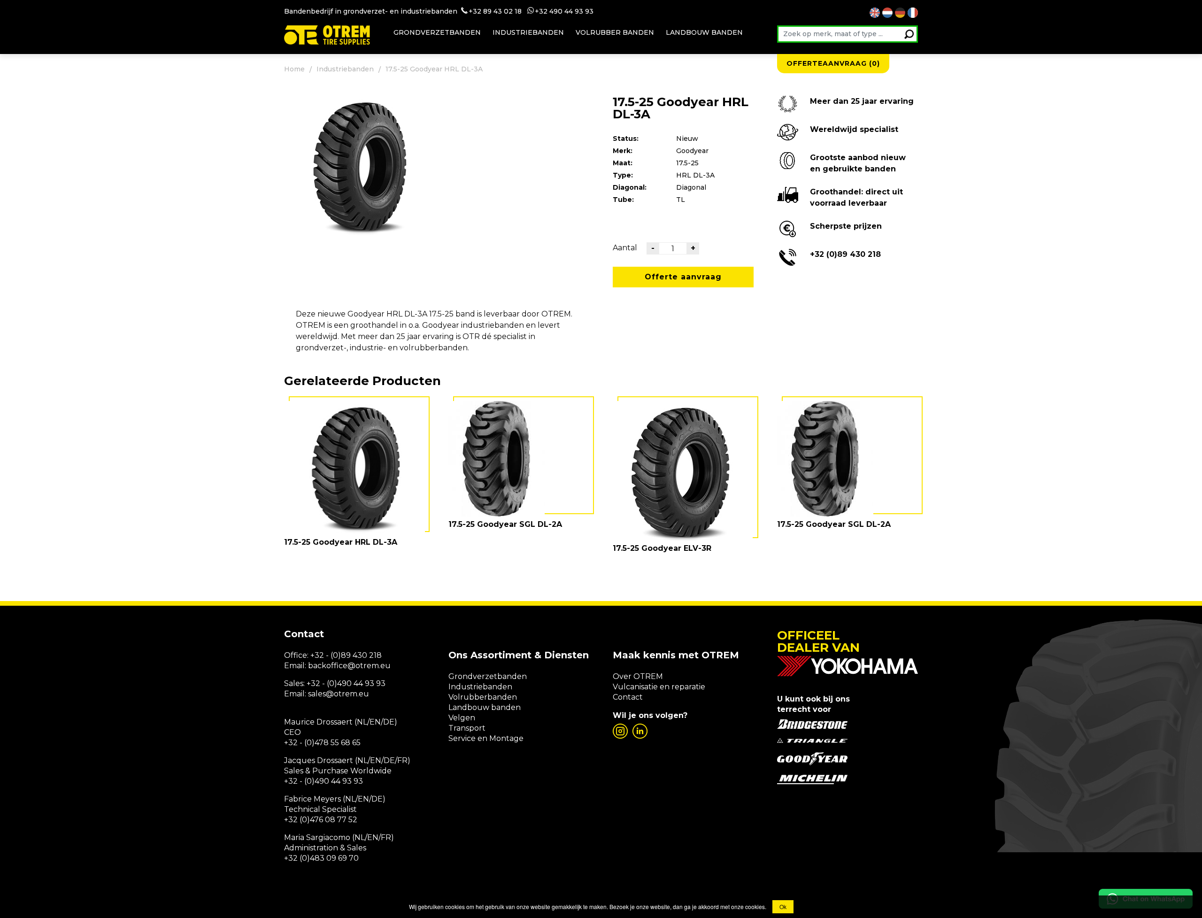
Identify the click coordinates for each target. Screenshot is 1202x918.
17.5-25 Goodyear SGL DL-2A (505, 524)
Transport (466, 728)
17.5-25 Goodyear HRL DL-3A (340, 542)
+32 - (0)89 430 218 (346, 655)
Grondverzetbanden (437, 32)
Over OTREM (638, 676)
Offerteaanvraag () (833, 63)
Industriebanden (528, 32)
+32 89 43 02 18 (495, 11)
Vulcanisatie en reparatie (659, 686)
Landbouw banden (704, 32)
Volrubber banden (615, 32)
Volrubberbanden (482, 697)
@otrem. (363, 665)
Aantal (625, 247)
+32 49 (546, 11)
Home (294, 69)
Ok (782, 906)
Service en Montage (486, 738)
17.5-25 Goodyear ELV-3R (662, 548)
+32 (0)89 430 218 (845, 254)
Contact (628, 697)
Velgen (461, 717)
